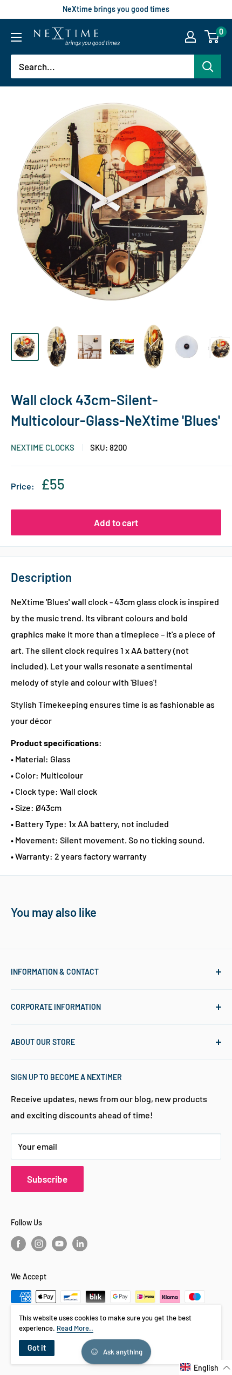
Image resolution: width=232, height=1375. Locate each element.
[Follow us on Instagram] (38, 1243)
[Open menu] (16, 37)
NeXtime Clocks (42, 447)
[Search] (207, 66)
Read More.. (75, 1328)
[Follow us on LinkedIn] (79, 1243)
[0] (212, 36)
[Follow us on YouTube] (59, 1243)
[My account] (190, 37)
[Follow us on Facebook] (18, 1243)
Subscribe (47, 1178)
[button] (205, 1367)
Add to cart (116, 522)
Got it (37, 1347)
